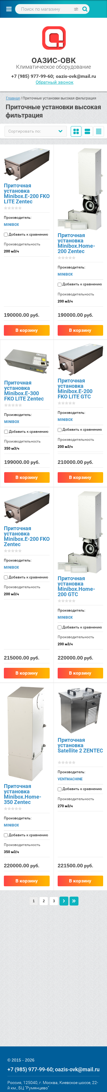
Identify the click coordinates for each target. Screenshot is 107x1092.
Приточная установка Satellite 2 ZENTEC (80, 745)
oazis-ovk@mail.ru (76, 76)
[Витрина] (76, 131)
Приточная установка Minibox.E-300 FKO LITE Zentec (24, 390)
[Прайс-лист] (98, 131)
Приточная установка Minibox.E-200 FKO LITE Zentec (27, 193)
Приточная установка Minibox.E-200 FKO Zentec (27, 536)
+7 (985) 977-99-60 (32, 76)
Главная (13, 98)
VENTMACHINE (70, 779)
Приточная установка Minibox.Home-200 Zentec (76, 243)
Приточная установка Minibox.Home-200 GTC (76, 586)
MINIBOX (11, 225)
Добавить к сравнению (28, 234)
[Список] (87, 131)
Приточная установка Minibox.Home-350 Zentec (22, 794)
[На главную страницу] (53, 38)
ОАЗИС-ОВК (54, 60)
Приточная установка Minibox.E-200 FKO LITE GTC (75, 388)
